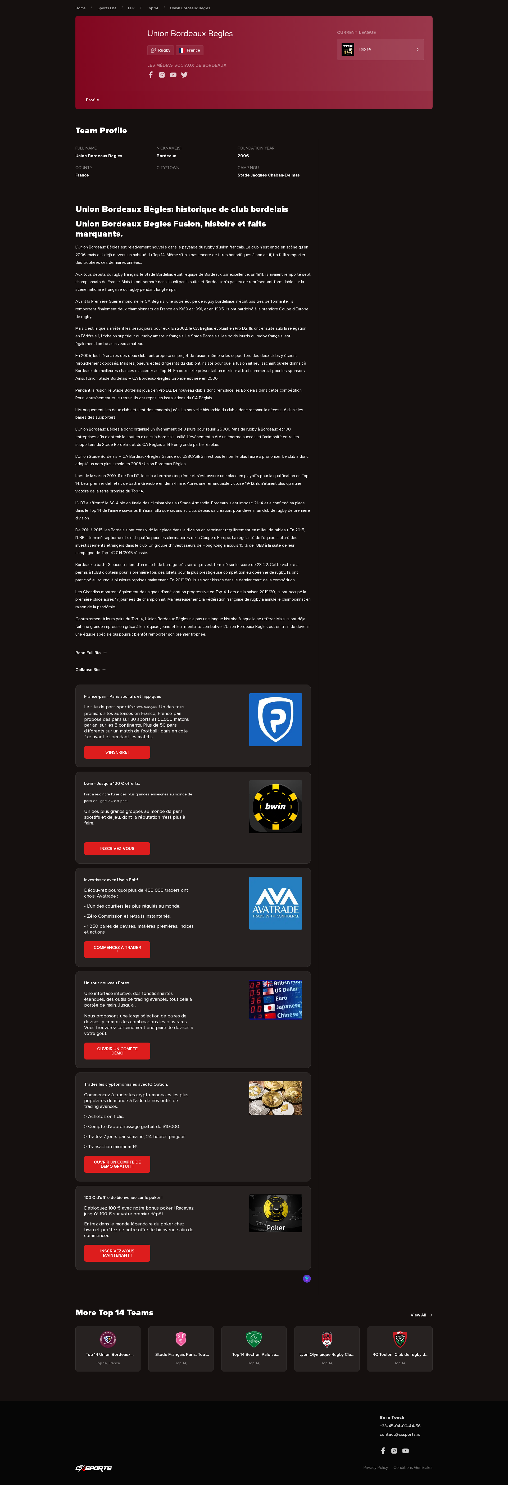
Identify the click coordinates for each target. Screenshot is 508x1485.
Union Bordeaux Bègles (99, 247)
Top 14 (152, 8)
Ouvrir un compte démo (117, 1051)
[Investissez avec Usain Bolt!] (275, 903)
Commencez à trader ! (117, 949)
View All (418, 1315)
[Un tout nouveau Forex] (275, 1006)
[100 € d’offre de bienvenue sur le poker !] (275, 1220)
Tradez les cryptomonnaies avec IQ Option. (126, 1084)
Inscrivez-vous (117, 848)
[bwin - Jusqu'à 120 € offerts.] (275, 806)
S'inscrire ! (117, 752)
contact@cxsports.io (400, 1434)
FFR (131, 8)
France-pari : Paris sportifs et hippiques (122, 696)
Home (80, 8)
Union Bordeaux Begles (190, 8)
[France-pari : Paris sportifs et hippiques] (275, 719)
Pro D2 (241, 328)
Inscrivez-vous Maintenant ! (117, 1253)
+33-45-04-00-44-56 (400, 1426)
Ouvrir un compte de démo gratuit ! (117, 1164)
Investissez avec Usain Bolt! (111, 879)
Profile (92, 100)
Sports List (106, 8)
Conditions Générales (413, 1467)
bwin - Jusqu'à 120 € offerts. (112, 783)
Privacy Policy (376, 1467)
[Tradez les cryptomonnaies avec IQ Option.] (275, 1107)
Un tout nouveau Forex (106, 983)
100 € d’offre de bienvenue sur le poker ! (123, 1197)
